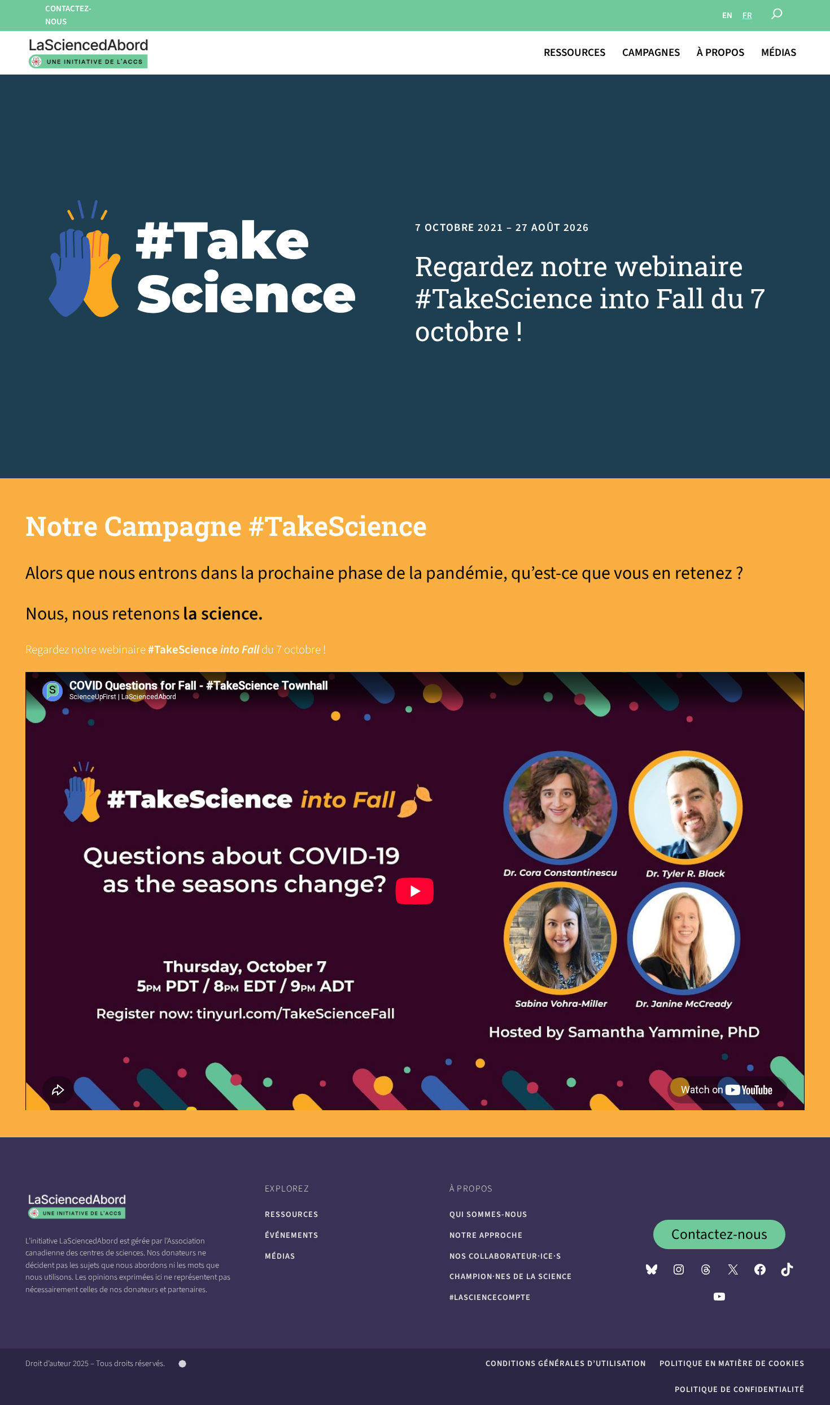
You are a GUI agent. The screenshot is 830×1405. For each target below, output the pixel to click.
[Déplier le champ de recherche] (777, 16)
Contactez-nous (719, 1234)
